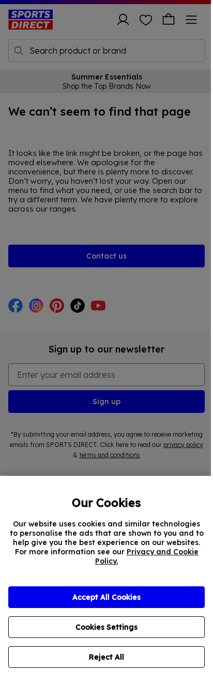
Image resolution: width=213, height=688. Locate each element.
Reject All (106, 657)
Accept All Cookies (106, 597)
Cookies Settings (106, 627)
